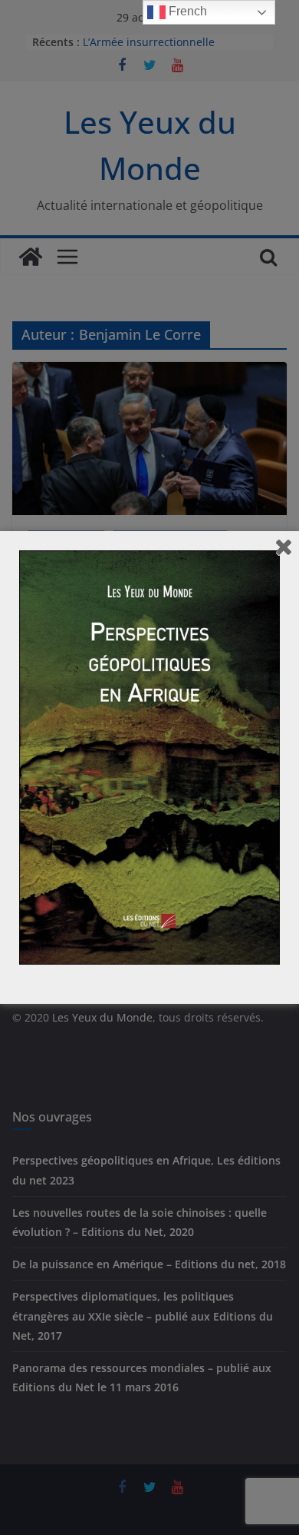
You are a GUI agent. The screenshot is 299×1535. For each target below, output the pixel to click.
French (186, 11)
